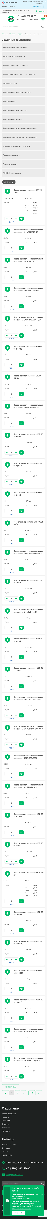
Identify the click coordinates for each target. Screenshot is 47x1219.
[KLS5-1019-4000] (8, 640)
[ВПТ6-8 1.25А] (8, 191)
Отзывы (5, 1124)
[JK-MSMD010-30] (8, 260)
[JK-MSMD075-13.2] (8, 231)
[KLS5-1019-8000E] (8, 348)
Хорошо (18, 1213)
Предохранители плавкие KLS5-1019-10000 (28, 464)
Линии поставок (9, 1114)
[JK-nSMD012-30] (8, 611)
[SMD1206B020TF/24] (8, 319)
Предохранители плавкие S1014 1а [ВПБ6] (28, 377)
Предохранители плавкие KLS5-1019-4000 (28, 640)
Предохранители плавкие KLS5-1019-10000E (28, 942)
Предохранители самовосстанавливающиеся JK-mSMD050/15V (28, 289)
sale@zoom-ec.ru (14, 1174)
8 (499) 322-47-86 (8, 6)
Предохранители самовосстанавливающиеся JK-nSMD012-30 (28, 610)
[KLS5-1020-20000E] (8, 972)
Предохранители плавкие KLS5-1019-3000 (28, 493)
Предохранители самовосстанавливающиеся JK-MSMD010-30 (28, 260)
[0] (43, 19)
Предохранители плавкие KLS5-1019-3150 (28, 844)
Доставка (6, 1148)
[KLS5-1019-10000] (8, 465)
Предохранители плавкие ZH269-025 (28, 873)
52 (32, 1093)
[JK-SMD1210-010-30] (8, 699)
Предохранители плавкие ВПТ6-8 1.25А (28, 191)
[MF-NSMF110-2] (8, 1030)
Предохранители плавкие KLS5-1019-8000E (28, 347)
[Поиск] (42, 26)
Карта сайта (7, 1155)
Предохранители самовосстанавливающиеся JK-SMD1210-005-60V (28, 727)
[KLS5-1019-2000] (8, 582)
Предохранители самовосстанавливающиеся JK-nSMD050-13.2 (28, 406)
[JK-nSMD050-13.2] (8, 406)
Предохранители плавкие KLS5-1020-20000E (28, 971)
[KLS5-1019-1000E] (8, 1001)
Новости (5, 1117)
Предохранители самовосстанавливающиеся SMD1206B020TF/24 (28, 318)
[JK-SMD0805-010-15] (8, 553)
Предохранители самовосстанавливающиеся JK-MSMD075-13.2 (28, 231)
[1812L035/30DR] (8, 757)
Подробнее (37, 6)
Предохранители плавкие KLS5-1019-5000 (28, 435)
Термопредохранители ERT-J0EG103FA (28, 523)
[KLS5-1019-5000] (8, 436)
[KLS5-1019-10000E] (8, 943)
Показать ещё (11, 1087)
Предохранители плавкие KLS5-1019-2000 (28, 581)
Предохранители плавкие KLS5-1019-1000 (28, 669)
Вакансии (6, 1127)
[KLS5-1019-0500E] (8, 815)
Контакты (6, 1131)
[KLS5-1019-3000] (8, 494)
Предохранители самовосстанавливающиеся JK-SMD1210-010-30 (28, 698)
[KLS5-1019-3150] (8, 845)
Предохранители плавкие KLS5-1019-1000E (28, 1001)
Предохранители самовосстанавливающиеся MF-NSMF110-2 (28, 1030)
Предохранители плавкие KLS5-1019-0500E (28, 815)
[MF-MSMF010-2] (8, 786)
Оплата (5, 1151)
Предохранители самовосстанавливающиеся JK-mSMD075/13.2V (28, 1059)
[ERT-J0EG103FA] (8, 523)
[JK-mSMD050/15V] (8, 289)
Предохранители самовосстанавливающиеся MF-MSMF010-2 (28, 786)
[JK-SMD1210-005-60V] (8, 728)
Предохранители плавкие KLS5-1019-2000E (28, 913)
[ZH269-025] (8, 874)
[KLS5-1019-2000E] (8, 914)
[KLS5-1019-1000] (8, 669)
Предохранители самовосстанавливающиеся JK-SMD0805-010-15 (28, 552)
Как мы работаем (9, 1144)
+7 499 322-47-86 (26, 16)
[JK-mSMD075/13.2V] (8, 1060)
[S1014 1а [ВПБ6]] (8, 377)
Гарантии (6, 1121)
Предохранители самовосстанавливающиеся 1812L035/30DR (28, 756)
